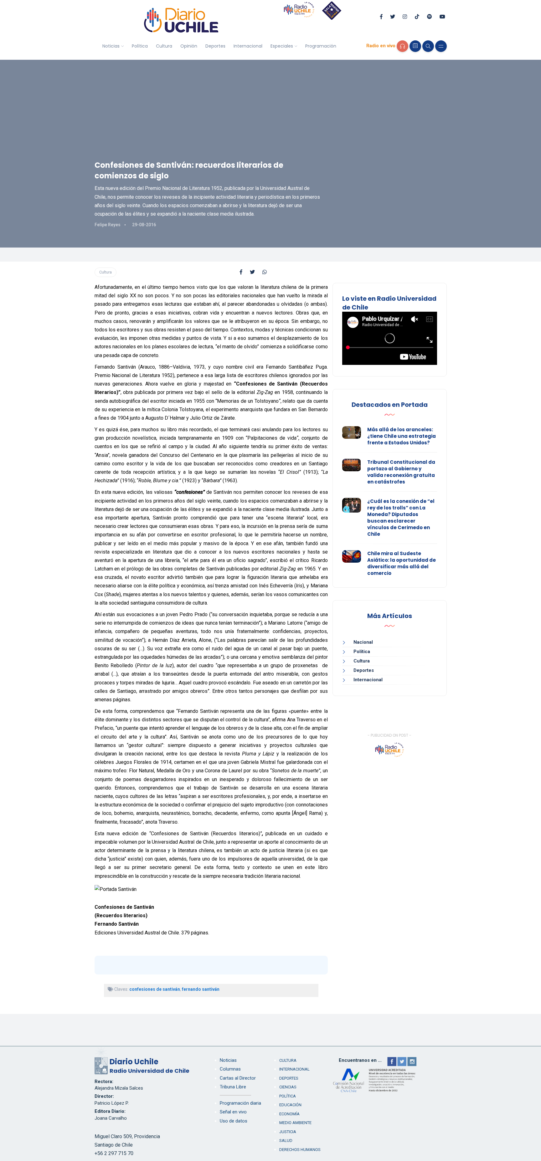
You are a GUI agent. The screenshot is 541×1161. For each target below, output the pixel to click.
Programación (320, 46)
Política (140, 46)
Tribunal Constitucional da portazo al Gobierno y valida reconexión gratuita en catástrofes (401, 472)
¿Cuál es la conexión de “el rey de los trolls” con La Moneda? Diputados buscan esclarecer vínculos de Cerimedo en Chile (401, 517)
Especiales (281, 46)
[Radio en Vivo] (402, 46)
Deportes (215, 46)
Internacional (248, 46)
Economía (289, 1114)
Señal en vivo (233, 1112)
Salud (285, 1140)
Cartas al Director (238, 1078)
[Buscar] (428, 46)
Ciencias (287, 1087)
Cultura (164, 46)
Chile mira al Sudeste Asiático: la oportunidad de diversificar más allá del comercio (401, 563)
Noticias (111, 46)
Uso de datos (233, 1121)
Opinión (188, 46)
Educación (290, 1104)
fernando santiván (200, 989)
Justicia (287, 1131)
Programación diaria (240, 1103)
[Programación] (415, 46)
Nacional (363, 642)
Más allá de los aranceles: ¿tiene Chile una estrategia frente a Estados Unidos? (401, 436)
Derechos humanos (300, 1149)
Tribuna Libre (233, 1087)
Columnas (230, 1069)
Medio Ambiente (295, 1122)
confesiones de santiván (154, 989)
